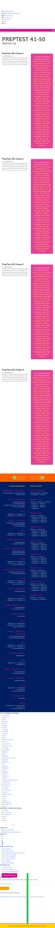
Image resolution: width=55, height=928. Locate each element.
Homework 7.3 (11, 647)
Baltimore (5, 722)
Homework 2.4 (21, 535)
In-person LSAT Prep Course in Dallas (41, 70)
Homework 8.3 (21, 664)
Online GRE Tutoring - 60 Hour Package (41, 129)
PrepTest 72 (41, 597)
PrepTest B (35, 494)
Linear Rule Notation (19, 503)
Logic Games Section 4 (19, 584)
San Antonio (6, 786)
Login (5, 21)
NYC (3, 764)
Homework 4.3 (11, 582)
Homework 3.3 (11, 563)
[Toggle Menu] (53, 30)
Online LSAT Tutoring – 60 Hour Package (42, 121)
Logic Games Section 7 (19, 648)
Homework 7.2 (21, 645)
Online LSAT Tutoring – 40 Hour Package (42, 94)
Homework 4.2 (21, 581)
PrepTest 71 (33, 597)
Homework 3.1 (11, 561)
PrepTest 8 (35, 506)
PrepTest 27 (35, 534)
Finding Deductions (20, 493)
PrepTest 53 (35, 572)
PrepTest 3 (48, 502)
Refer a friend (7, 15)
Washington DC (7, 804)
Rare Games (21, 698)
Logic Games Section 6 (19, 626)
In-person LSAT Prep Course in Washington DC (42, 61)
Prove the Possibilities (19, 506)
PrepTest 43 (35, 558)
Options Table (21, 505)
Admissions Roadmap (8, 857)
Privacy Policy (4, 897)
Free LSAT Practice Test (9, 869)
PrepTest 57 (35, 575)
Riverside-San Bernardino (10, 780)
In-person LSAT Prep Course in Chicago (41, 73)
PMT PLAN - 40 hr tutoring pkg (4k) (42, 84)
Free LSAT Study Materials (10, 871)
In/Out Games (21, 616)
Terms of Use (14, 897)
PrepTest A (45, 493)
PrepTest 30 (43, 535)
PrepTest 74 (43, 599)
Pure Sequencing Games (18, 573)
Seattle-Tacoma (7, 794)
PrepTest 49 (36, 477)
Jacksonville (5, 744)
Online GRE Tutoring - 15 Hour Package (42, 81)
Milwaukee (5, 756)
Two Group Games (20, 526)
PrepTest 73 (35, 599)
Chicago (4, 728)
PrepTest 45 (35, 560)
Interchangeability (20, 523)
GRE (21, 25)
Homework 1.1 (11, 514)
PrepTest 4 (35, 503)
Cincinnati (5, 730)
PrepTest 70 (43, 590)
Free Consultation (4, 32)
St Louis (4, 796)
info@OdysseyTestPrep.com (11, 13)
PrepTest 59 (35, 576)
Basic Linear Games (10, 505)
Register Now (6, 19)
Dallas (4, 736)
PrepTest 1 (33, 502)
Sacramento (5, 782)
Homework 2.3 (11, 535)
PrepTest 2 (40, 502)
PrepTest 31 (33, 543)
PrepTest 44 (43, 558)
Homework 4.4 (21, 582)
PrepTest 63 (35, 585)
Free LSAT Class (7, 867)
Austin (4, 720)
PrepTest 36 (43, 546)
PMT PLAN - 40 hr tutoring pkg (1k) (42, 87)
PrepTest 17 (35, 520)
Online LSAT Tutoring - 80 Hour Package (42, 138)
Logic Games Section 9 (19, 691)
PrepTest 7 (42, 505)
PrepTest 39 (35, 549)
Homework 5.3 (11, 600)
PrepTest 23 (35, 531)
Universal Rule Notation (19, 502)
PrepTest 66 (43, 587)
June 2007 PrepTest (35, 493)
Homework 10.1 (10, 705)
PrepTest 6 (35, 505)
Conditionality (9, 523)
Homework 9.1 (11, 688)
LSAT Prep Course (7, 851)
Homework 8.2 (21, 663)
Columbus (5, 734)
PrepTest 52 (41, 570)
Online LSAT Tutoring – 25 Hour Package (42, 107)
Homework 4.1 (11, 581)
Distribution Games (20, 680)
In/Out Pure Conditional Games (16, 638)
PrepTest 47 (20, 477)
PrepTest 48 (43, 561)
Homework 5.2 (21, 598)
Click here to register (40, 926)
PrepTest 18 (43, 520)
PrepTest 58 (43, 575)
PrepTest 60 (43, 576)
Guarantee (33, 897)
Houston (4, 742)
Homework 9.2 (21, 688)
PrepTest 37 (35, 548)
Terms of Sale (24, 897)
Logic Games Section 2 (19, 544)
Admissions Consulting (9, 855)
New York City (6, 812)
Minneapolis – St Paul (8, 758)
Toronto (4, 800)
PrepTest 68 (43, 589)
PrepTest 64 (43, 585)
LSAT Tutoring (6, 849)
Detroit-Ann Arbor (7, 740)
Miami (4, 754)
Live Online (5, 810)
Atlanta (4, 718)
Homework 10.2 (21, 705)
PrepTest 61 (33, 584)
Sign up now (4, 888)
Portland (4, 774)
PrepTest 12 (41, 515)
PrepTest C (42, 494)
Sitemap (40, 897)
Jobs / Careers (6, 861)
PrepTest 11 (33, 515)
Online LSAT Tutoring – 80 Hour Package (42, 134)
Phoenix (4, 770)
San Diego (5, 788)
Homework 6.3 (11, 625)
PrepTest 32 (41, 543)
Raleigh (4, 778)
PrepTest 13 (35, 517)
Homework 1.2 (21, 514)
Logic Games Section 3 (19, 564)
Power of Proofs (20, 494)
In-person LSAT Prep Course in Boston (42, 65)
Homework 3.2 (21, 561)
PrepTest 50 (43, 563)
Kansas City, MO (7, 746)
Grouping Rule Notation (18, 524)
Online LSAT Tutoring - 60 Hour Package (42, 125)
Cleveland (5, 732)
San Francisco (6, 790)
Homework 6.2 (21, 623)
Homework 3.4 (21, 563)
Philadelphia (5, 768)
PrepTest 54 (43, 572)
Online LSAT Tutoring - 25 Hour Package (42, 112)
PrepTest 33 (35, 544)
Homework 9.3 (21, 689)
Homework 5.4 (21, 600)
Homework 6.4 (21, 625)
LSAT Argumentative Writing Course (13, 853)
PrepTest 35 (35, 546)
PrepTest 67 (35, 589)
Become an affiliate (8, 863)
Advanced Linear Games (18, 554)
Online (4, 806)
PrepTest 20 (43, 522)
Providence (5, 776)
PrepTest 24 (43, 531)
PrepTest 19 (35, 522)
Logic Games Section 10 (18, 708)
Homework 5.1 (11, 598)
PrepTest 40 (43, 549)
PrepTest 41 (33, 556)
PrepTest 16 (43, 519)
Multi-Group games (20, 591)
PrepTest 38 (43, 548)
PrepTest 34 (43, 544)
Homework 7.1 (11, 645)
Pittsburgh (5, 772)
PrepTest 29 (35, 535)
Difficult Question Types (18, 551)
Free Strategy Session (9, 875)
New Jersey (5, 762)
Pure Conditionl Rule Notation (17, 636)
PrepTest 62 (41, 584)
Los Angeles (5, 750)
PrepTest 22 (41, 529)
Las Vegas (5, 748)
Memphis (5, 752)
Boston (4, 724)
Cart (4, 23)
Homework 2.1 (11, 533)
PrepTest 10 (35, 508)
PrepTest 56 (43, 573)
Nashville (4, 760)
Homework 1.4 (21, 515)
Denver (4, 738)
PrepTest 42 (41, 556)
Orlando (4, 766)
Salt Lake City (6, 784)
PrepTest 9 (42, 506)
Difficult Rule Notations (19, 552)
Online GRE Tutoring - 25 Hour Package (41, 116)
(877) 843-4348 (8, 11)
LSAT (17, 25)
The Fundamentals (8, 493)
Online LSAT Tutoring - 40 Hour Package (42, 98)
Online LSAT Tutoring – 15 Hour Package (41, 78)
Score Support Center (8, 859)
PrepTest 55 (35, 573)
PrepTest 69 (35, 590)
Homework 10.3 (21, 707)
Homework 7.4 (21, 647)
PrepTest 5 (42, 503)
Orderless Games (20, 655)
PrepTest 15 (35, 519)
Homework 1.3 (11, 515)
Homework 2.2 (21, 533)
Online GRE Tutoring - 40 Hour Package (41, 103)
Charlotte (5, 726)
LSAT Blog (5, 873)
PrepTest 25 (35, 532)
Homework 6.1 (11, 623)
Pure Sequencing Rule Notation (17, 572)
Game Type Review (20, 542)
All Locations (6, 715)
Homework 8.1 (11, 663)
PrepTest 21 (33, 529)
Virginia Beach (6, 802)
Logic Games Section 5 (19, 609)
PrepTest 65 (35, 587)
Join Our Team (8, 17)
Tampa (4, 798)
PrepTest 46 (43, 560)
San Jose (4, 792)
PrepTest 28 (43, 534)
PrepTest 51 (33, 570)
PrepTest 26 (43, 532)
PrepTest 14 (43, 517)
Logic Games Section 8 (19, 673)
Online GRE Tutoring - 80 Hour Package (42, 143)
